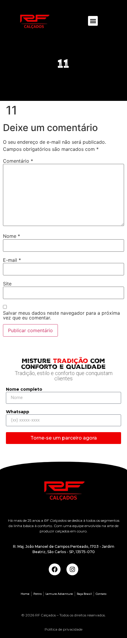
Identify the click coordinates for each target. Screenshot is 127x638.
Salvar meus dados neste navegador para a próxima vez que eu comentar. (61, 315)
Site (7, 283)
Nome (11, 236)
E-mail (12, 260)
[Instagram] (72, 569)
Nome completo (24, 389)
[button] (93, 21)
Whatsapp (17, 412)
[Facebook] (55, 569)
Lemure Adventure (59, 593)
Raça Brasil (84, 593)
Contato (101, 593)
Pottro (37, 593)
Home (25, 593)
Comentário (18, 161)
